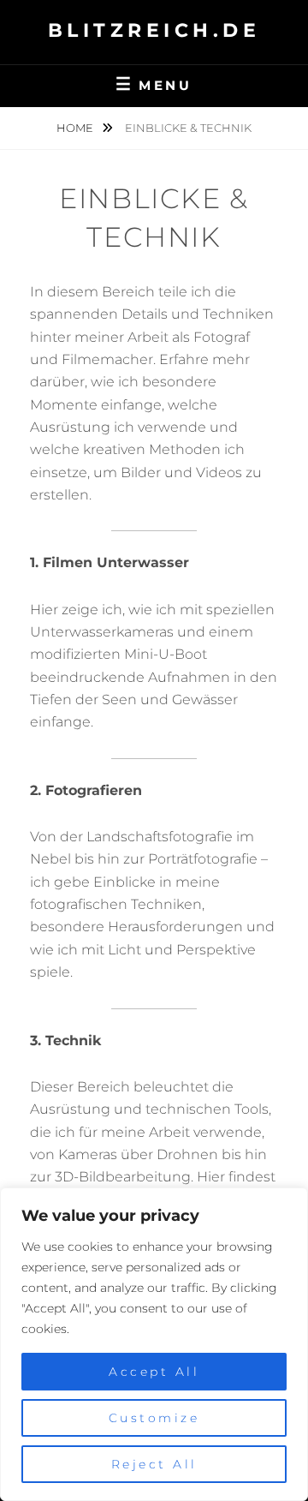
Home (76, 128)
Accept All (154, 1371)
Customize (154, 1418)
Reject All (154, 1464)
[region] (154, 1344)
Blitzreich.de (154, 30)
